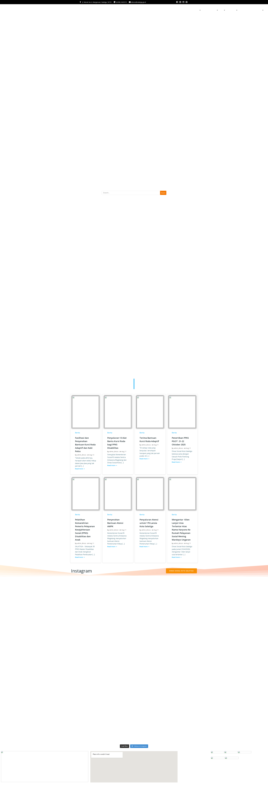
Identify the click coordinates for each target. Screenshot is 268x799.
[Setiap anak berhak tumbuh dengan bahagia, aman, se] (167, 696)
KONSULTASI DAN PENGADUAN (251, 10)
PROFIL (196, 10)
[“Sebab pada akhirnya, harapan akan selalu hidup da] (34, 710)
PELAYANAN (231, 10)
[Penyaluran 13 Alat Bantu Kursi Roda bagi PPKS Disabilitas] (118, 412)
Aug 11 (124, 451)
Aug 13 (91, 455)
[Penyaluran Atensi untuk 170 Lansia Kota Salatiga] (150, 494)
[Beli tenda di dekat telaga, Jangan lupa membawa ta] (234, 625)
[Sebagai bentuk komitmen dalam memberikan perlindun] (167, 593)
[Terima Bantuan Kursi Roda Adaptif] (150, 412)
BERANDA (181, 10)
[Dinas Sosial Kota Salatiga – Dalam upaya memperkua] (167, 634)
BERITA (189, 10)
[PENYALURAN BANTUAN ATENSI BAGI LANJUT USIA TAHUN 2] (234, 600)
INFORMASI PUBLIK (209, 10)
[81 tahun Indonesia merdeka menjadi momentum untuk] (34, 630)
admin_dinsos (81, 455)
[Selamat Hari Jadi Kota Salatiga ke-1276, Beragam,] (234, 694)
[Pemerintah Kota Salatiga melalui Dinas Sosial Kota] (101, 654)
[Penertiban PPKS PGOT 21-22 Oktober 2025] (182, 412)
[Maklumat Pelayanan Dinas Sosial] (101, 582)
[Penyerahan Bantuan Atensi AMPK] (118, 494)
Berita (77, 433)
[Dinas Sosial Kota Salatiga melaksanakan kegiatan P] (101, 715)
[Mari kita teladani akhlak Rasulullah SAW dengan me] (34, 587)
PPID (222, 10)
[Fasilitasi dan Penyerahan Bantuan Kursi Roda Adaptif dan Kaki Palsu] (86, 412)
